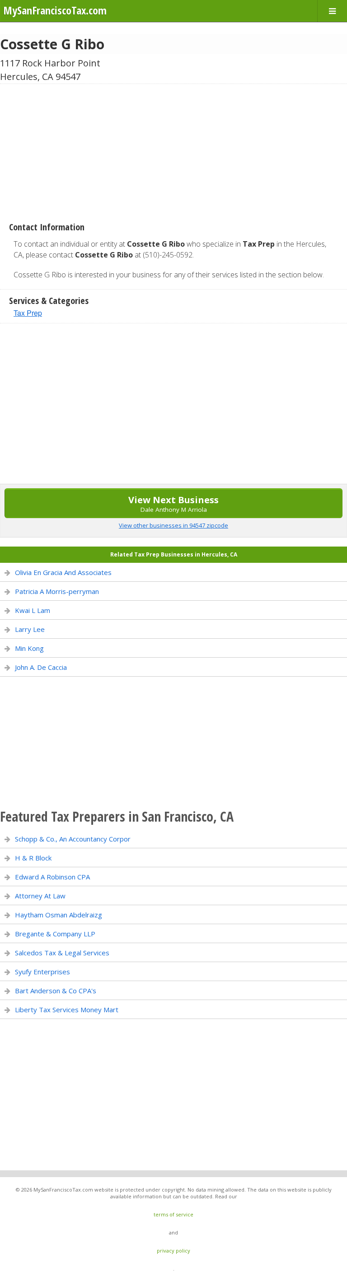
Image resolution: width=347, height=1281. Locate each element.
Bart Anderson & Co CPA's (55, 990)
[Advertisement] (173, 149)
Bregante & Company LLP (55, 933)
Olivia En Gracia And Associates (63, 572)
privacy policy (173, 1250)
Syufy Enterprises (42, 971)
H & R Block (33, 857)
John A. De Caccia (41, 667)
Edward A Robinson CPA (52, 876)
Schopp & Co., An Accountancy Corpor (73, 838)
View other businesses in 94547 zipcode (173, 525)
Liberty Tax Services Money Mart (66, 1009)
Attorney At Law (40, 895)
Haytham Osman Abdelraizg (58, 914)
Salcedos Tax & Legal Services (62, 952)
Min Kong (29, 648)
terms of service (173, 1214)
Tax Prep (28, 313)
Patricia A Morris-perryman (57, 591)
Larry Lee (30, 629)
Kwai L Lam (32, 610)
